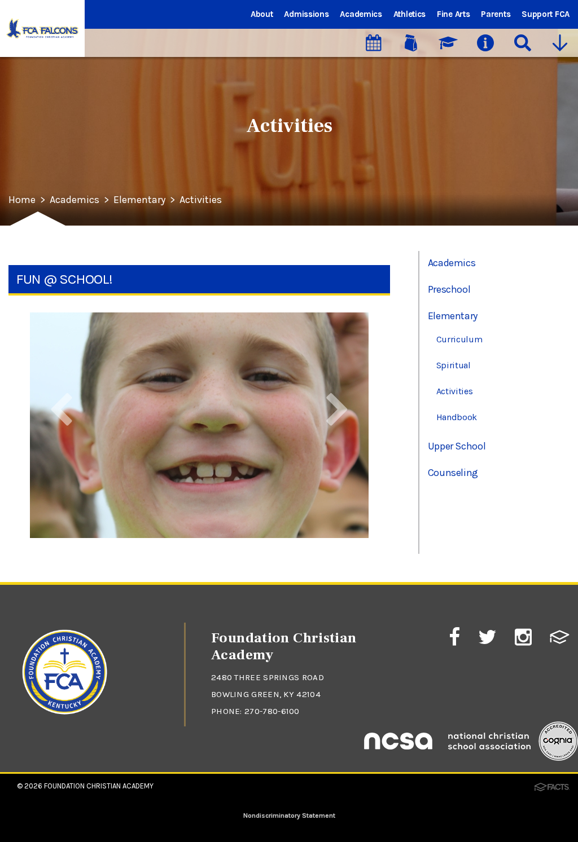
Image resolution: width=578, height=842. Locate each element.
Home (22, 200)
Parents (495, 14)
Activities (200, 200)
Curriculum (459, 339)
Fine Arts (453, 14)
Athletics (409, 14)
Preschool (449, 289)
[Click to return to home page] (64, 725)
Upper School (457, 446)
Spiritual (453, 365)
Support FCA (546, 14)
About (262, 14)
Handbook (456, 417)
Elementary (139, 200)
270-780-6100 (272, 711)
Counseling (453, 472)
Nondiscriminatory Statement (289, 815)
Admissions (306, 14)
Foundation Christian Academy (99, 786)
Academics (361, 14)
